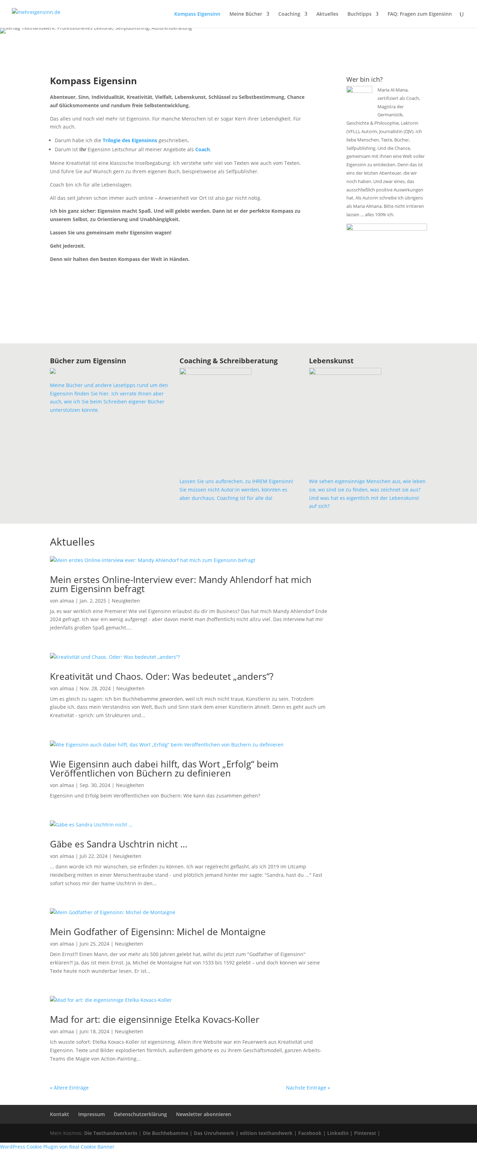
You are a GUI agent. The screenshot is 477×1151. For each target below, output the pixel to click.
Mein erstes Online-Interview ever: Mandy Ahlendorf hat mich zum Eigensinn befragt (180, 584)
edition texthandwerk (266, 1133)
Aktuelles (327, 14)
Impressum (91, 1114)
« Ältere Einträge (69, 1087)
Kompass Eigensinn (197, 14)
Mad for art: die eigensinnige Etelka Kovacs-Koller (154, 1019)
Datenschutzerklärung (140, 1114)
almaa (67, 600)
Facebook (310, 1133)
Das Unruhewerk (214, 1133)
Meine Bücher (245, 14)
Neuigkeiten (126, 600)
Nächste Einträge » (308, 1087)
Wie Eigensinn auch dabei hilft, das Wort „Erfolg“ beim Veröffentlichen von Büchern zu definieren (164, 768)
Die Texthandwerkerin (110, 1133)
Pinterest (365, 1133)
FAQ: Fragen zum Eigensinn (420, 14)
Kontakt (59, 1114)
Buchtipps (359, 14)
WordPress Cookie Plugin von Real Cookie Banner (57, 1146)
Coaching (289, 14)
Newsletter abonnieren (203, 1114)
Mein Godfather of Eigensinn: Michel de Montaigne (158, 931)
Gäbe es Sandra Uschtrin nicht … (118, 844)
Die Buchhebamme (165, 1133)
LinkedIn (337, 1133)
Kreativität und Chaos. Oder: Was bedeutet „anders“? (161, 676)
